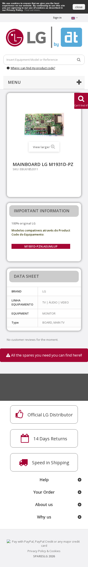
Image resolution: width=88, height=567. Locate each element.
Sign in (57, 17)
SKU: (16, 169)
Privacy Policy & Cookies (44, 551)
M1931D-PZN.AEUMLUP (41, 246)
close (79, 7)
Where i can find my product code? (33, 68)
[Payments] (44, 543)
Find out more (32, 10)
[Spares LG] (44, 37)
